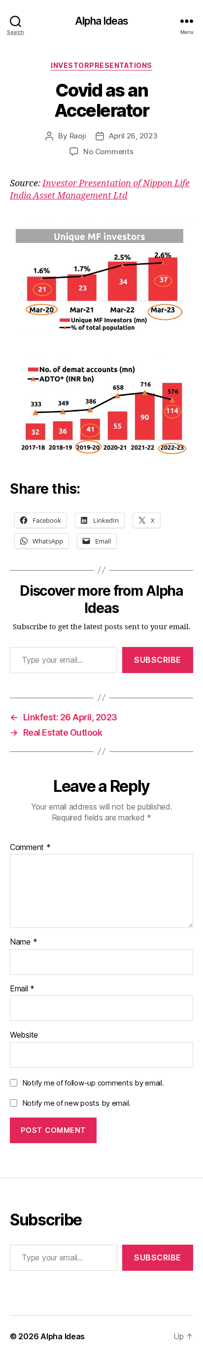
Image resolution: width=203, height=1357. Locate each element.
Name (23, 942)
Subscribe (157, 660)
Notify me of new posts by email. (76, 1103)
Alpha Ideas (101, 21)
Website (24, 1035)
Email (22, 988)
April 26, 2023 (133, 135)
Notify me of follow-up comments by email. (93, 1082)
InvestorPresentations (101, 65)
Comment (30, 847)
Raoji (77, 135)
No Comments (108, 151)
